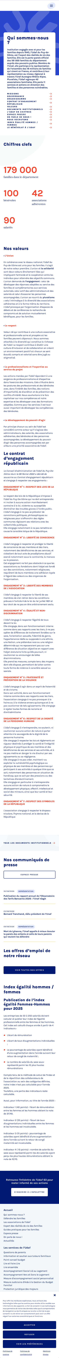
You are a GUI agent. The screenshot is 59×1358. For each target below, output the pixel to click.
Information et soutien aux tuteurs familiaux (27, 1256)
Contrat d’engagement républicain (22, 102)
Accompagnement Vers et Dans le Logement (26, 1274)
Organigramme (16, 99)
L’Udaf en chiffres (19, 112)
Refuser (29, 1334)
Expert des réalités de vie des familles (23, 1225)
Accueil (8, 1210)
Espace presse (16, 114)
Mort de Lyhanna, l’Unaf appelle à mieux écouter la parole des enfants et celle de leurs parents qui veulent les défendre (29, 934)
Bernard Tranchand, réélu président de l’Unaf (27, 914)
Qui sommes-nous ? (14, 1214)
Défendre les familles (14, 1218)
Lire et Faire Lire (12, 1263)
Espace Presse (29, 875)
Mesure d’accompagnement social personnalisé (28, 1278)
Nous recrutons (17, 120)
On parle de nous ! (19, 117)
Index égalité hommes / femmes (22, 123)
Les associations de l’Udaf (17, 1222)
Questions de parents (15, 1252)
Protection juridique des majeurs (21, 1289)
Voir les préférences (29, 1344)
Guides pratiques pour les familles (21, 1229)
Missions (13, 94)
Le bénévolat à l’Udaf (21, 127)
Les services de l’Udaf (17, 1247)
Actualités (9, 1240)
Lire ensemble (11, 1267)
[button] (54, 1295)
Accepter (29, 1325)
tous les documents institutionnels (27, 843)
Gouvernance (15, 96)
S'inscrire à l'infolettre (29, 1192)
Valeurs (12, 106)
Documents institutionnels (25, 109)
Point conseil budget (14, 1259)
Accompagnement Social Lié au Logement (25, 1271)
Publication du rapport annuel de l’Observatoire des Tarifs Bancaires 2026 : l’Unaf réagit (29, 897)
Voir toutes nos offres (29, 970)
